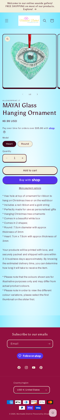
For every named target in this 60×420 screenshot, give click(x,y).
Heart (9, 144)
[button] (6, 20)
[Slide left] (22, 94)
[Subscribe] (49, 344)
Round (25, 144)
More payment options (30, 188)
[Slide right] (37, 94)
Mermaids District (24, 414)
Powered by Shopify (42, 414)
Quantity (6, 151)
